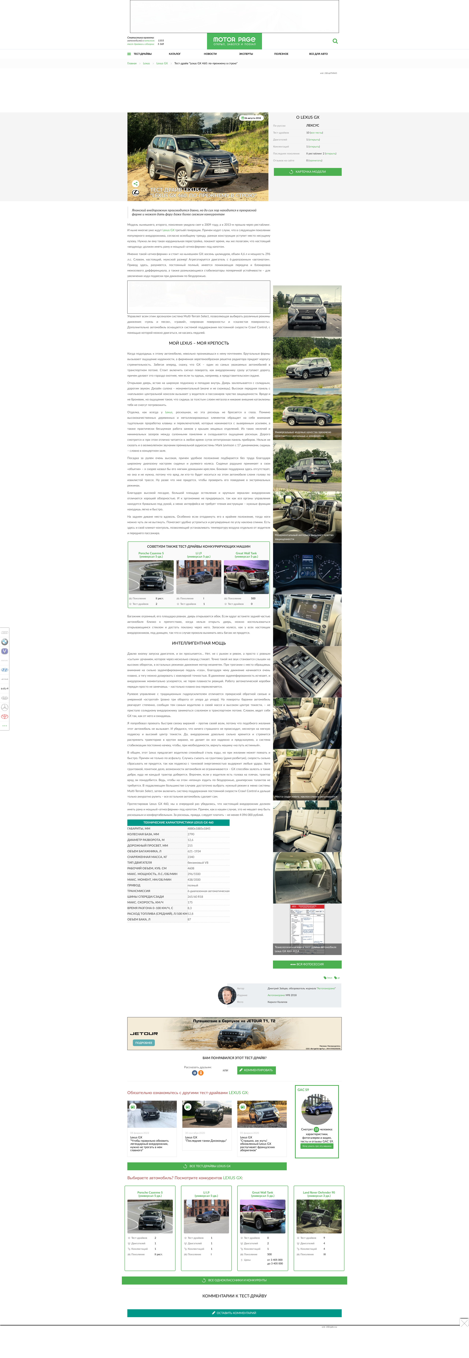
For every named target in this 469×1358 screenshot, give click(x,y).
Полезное (281, 54)
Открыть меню (129, 58)
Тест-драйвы (143, 54)
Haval (3, 660)
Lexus (168, 412)
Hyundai (3, 669)
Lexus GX (168, 230)
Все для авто (318, 54)
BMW (3, 641)
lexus (329, 978)
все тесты (316, 133)
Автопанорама (326, 988)
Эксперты (246, 54)
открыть (314, 139)
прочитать (315, 160)
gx (339, 978)
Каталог (175, 54)
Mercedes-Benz (3, 707)
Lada (3, 697)
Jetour (3, 679)
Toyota (3, 716)
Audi (3, 632)
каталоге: (149, 41)
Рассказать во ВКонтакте (194, 1073)
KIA (3, 688)
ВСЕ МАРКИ (4, 724)
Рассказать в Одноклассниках (201, 1073)
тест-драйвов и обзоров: (140, 44)
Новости (210, 54)
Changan (3, 651)
